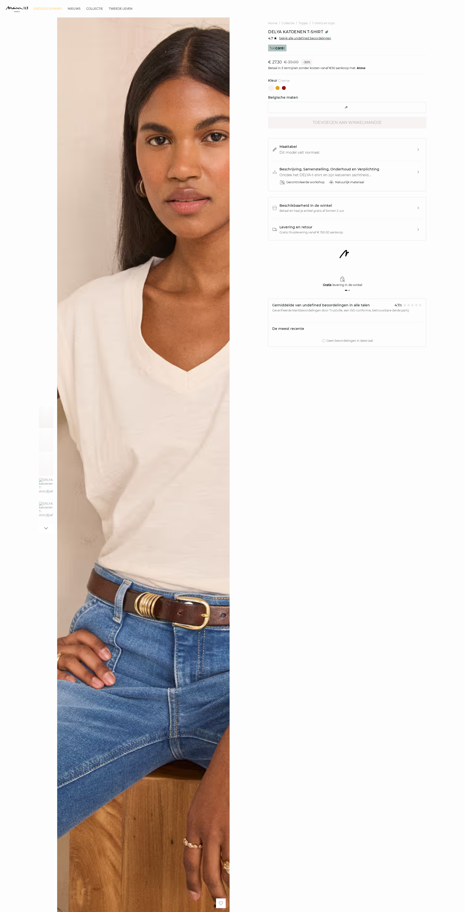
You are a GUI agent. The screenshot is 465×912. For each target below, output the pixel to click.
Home (272, 23)
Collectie (288, 23)
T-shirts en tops (323, 23)
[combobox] (347, 107)
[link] (48, 8)
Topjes (303, 23)
